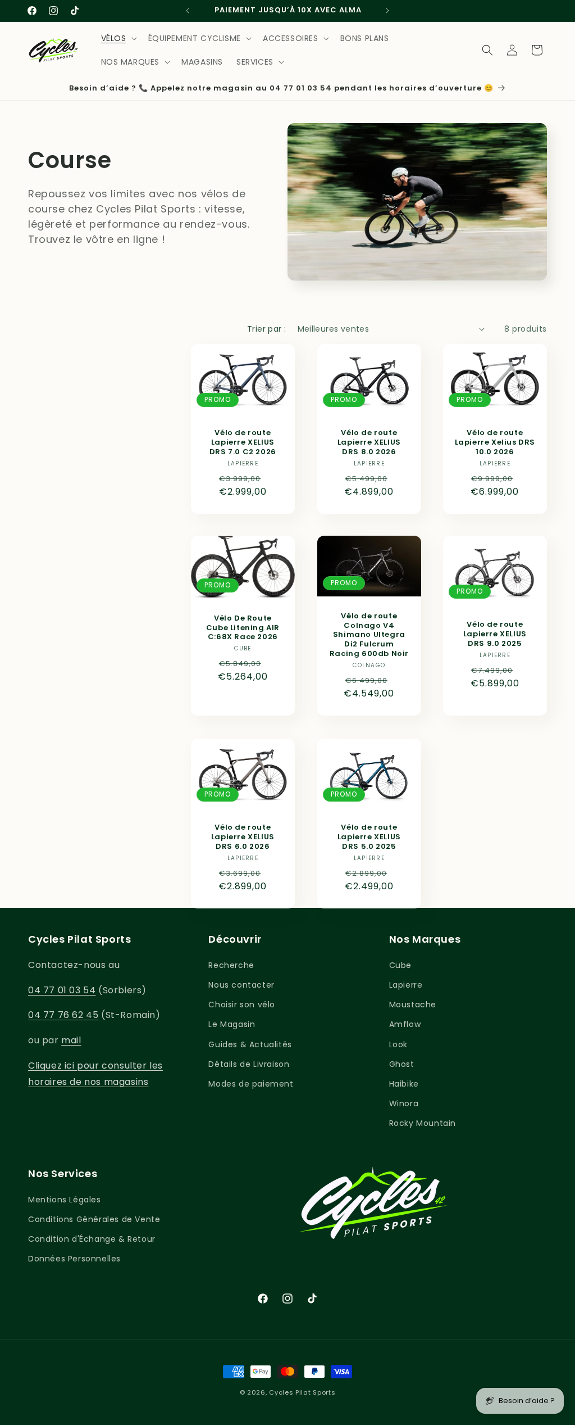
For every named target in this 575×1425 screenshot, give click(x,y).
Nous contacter (241, 984)
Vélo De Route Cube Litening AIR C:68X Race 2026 (243, 628)
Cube (400, 965)
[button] (118, 38)
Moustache (412, 1004)
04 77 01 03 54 (61, 990)
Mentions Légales (64, 1199)
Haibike (404, 1083)
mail (71, 1040)
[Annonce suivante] (387, 10)
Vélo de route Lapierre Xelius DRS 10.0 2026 (495, 442)
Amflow (405, 1024)
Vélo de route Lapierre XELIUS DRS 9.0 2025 (495, 635)
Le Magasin (231, 1024)
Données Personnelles (74, 1258)
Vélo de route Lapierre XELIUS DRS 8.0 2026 (368, 442)
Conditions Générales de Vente (94, 1219)
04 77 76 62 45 (63, 1014)
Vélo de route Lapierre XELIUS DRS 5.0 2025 (368, 837)
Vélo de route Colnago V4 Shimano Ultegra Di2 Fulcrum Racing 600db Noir (368, 635)
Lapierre (406, 984)
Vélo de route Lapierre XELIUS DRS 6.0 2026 (243, 837)
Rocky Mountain (422, 1123)
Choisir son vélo (241, 1004)
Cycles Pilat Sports (302, 1392)
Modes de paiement (250, 1083)
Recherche (231, 965)
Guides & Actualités (249, 1044)
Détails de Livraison (248, 1064)
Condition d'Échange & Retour (92, 1239)
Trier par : (266, 328)
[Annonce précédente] (187, 10)
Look (398, 1044)
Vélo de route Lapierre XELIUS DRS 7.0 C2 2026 (242, 442)
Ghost (401, 1064)
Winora (404, 1103)
